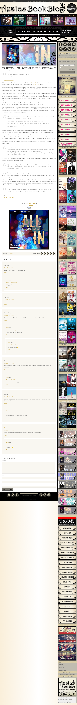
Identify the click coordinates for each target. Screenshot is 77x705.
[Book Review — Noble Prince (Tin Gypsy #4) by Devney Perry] (67, 460)
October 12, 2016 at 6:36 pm (9, 363)
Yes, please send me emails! (66, 68)
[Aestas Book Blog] (33, 13)
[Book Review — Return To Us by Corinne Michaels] (67, 443)
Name (3, 475)
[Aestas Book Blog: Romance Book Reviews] (67, 695)
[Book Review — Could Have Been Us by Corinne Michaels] (67, 434)
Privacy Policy (72, 69)
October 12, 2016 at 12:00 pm (11, 282)
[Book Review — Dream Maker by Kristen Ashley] (67, 502)
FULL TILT (28, 203)
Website (3, 484)
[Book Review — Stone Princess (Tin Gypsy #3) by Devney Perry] (67, 510)
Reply (5, 272)
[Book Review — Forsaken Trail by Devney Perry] (67, 451)
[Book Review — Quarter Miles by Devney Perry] (67, 476)
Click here (62, 674)
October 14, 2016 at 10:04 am (11, 444)
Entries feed (61, 667)
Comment (4, 460)
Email (3, 479)
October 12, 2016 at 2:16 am (9, 315)
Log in (60, 666)
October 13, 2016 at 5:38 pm (11, 379)
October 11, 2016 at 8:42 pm (9, 299)
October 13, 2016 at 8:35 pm (9, 430)
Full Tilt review (36, 84)
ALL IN (31, 205)
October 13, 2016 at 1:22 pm (9, 396)
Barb (5, 427)
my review (34, 203)
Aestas (7, 280)
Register (61, 664)
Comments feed (62, 669)
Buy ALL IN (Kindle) (9, 80)
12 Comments (16, 70)
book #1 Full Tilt (32, 82)
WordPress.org (62, 670)
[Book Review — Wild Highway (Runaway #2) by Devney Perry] (67, 493)
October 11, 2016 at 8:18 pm (9, 267)
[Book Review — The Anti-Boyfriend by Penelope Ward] (67, 468)
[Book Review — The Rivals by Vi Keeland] (67, 485)
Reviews (11, 253)
